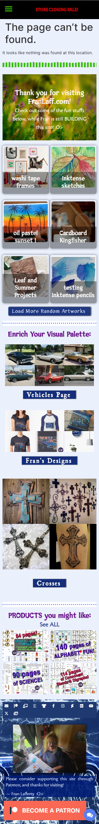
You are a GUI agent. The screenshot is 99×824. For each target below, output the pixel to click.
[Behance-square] (82, 706)
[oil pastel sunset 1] (26, 221)
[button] (9, 9)
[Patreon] (16, 706)
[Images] (16, 714)
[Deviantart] (73, 706)
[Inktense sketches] (73, 167)
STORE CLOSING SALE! (57, 9)
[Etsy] (35, 706)
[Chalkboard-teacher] (26, 706)
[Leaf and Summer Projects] (26, 276)
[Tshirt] (44, 706)
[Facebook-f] (54, 706)
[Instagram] (63, 706)
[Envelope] (7, 706)
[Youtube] (91, 706)
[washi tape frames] (26, 167)
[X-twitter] (7, 714)
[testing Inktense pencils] (73, 276)
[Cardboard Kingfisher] (73, 221)
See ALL (49, 624)
